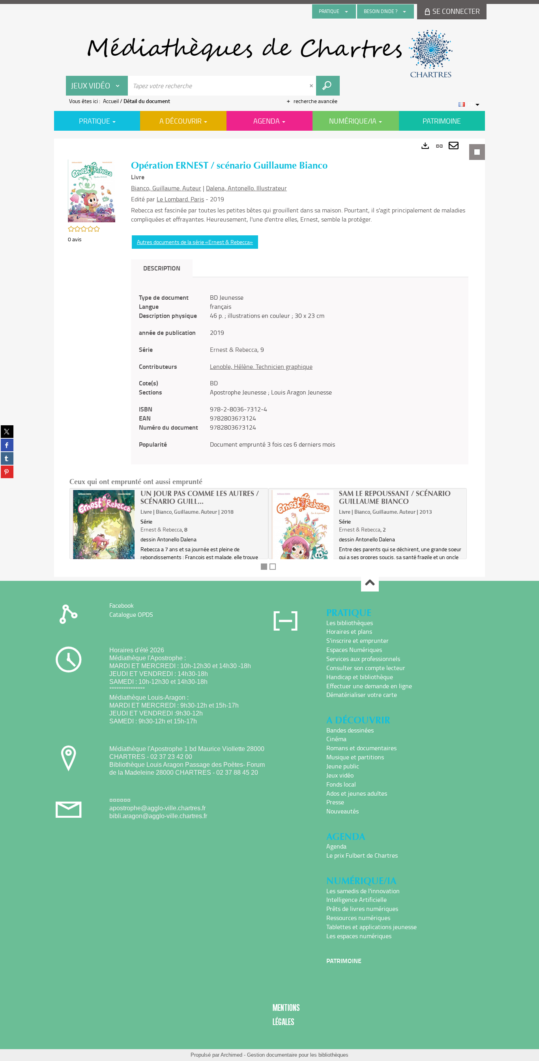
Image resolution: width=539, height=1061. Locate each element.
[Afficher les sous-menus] (346, 11)
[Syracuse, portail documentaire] (269, 54)
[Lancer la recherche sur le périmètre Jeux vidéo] (328, 86)
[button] (91, 190)
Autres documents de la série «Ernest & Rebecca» (195, 242)
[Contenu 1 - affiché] (264, 566)
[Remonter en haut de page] (370, 583)
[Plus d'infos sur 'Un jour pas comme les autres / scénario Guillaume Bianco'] (104, 531)
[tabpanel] (269, 358)
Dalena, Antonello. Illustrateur (246, 188)
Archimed (231, 1055)
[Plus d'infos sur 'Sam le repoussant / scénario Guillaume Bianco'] (302, 531)
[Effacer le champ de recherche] (312, 86)
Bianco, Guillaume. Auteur (166, 188)
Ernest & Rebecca (233, 349)
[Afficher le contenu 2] (273, 566)
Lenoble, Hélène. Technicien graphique (261, 366)
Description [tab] (161, 267)
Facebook (121, 605)
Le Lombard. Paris (180, 199)
